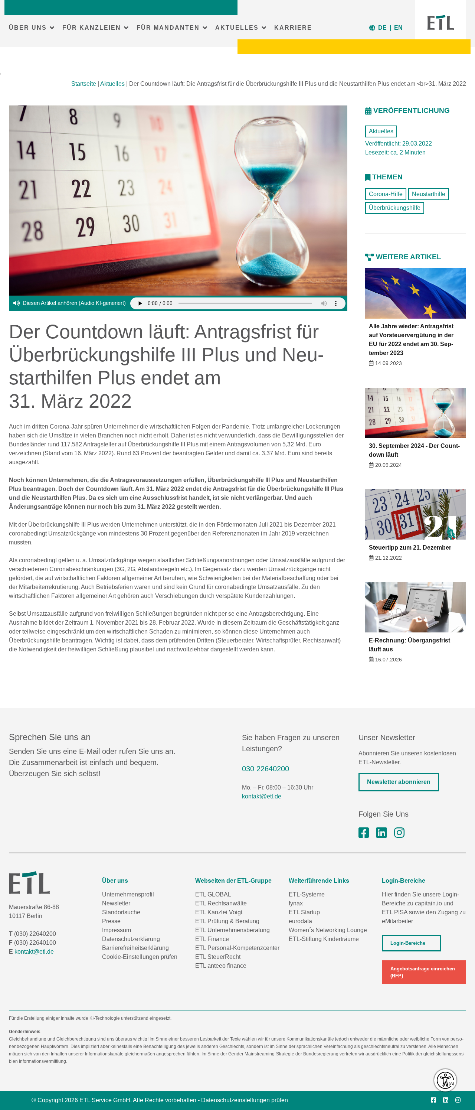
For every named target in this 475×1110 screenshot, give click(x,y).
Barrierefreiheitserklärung (135, 948)
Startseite (83, 84)
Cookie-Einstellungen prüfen (139, 957)
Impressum (116, 930)
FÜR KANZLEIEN (91, 28)
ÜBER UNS (28, 28)
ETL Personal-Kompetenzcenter (237, 948)
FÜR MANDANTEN (168, 28)
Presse (111, 921)
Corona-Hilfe (386, 194)
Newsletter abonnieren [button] (398, 782)
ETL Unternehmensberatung (232, 930)
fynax (296, 903)
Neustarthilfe (428, 194)
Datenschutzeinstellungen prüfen (244, 1100)
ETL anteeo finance (220, 966)
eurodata (300, 921)
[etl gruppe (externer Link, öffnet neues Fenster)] (381, 833)
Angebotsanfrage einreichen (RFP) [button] (422, 972)
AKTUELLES (237, 28)
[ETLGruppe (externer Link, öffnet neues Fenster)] (363, 833)
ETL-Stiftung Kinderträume (324, 939)
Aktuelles (112, 84)
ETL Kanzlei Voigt (218, 912)
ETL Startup (304, 912)
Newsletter (116, 903)
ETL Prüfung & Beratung (227, 921)
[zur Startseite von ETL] (441, 22)
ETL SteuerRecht (217, 957)
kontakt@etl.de (261, 796)
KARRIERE (293, 28)
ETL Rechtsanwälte (221, 903)
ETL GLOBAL (213, 894)
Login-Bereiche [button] (407, 943)
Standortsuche (121, 912)
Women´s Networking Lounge (328, 930)
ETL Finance (212, 939)
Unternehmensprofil (128, 894)
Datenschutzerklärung (131, 939)
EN (398, 28)
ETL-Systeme (307, 894)
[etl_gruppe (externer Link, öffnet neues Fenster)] (399, 833)
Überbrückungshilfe (394, 208)
